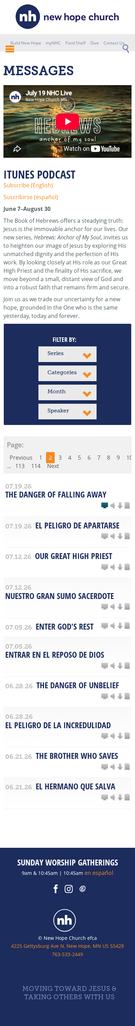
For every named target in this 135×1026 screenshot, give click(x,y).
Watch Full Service (104, 506)
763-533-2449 (67, 954)
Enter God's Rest (64, 626)
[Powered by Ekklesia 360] (83, 889)
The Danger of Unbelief (77, 685)
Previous (21, 457)
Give (94, 43)
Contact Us (114, 43)
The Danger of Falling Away (55, 494)
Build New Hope (25, 43)
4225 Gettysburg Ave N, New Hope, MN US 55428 (67, 946)
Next (53, 466)
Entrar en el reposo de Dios (54, 654)
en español (98, 873)
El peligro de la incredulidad (58, 725)
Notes (127, 506)
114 (35, 466)
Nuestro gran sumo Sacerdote (59, 595)
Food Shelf (75, 43)
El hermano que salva (75, 786)
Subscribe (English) (28, 185)
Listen (112, 506)
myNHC (53, 43)
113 (20, 466)
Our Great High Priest (73, 555)
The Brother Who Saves (77, 755)
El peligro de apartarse (77, 525)
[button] (67, 354)
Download (120, 506)
